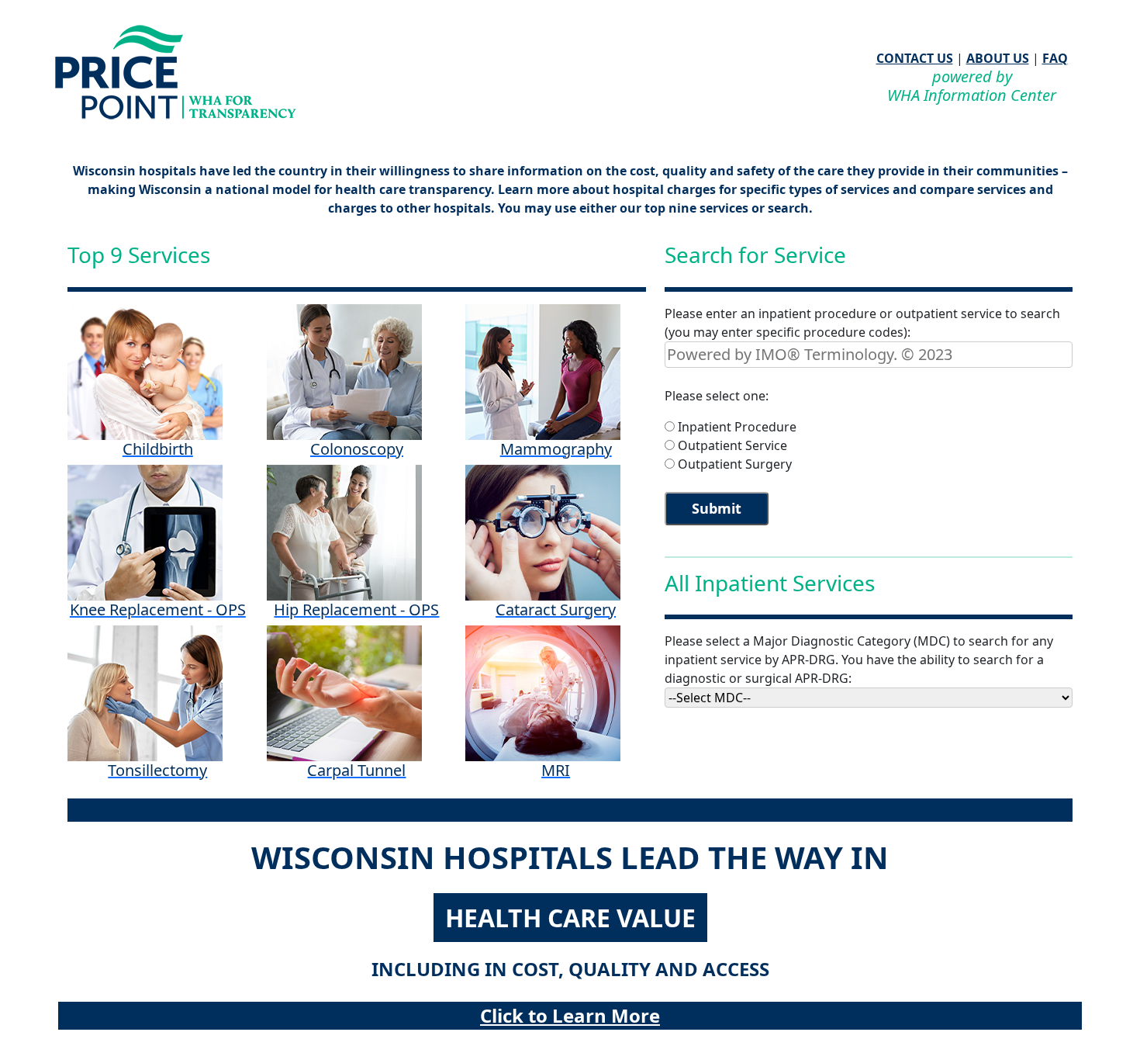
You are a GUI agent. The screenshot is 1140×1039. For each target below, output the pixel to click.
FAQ (1055, 58)
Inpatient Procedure (737, 426)
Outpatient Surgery (735, 464)
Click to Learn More (570, 1015)
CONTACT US (914, 58)
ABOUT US (997, 58)
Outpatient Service (732, 445)
